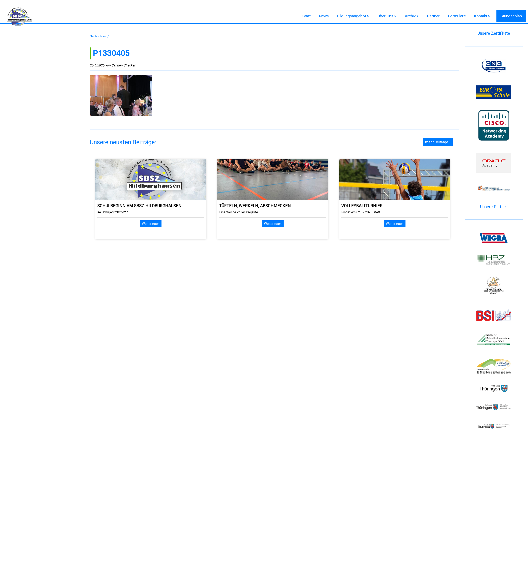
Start (306, 16)
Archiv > (412, 16)
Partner (433, 16)
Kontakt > (482, 16)
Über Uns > (386, 16)
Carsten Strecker (123, 65)
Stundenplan (511, 16)
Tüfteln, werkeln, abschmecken (255, 205)
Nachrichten (98, 36)
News (324, 16)
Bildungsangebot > (353, 16)
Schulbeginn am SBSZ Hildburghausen (139, 205)
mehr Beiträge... (438, 142)
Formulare (457, 16)
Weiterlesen (150, 224)
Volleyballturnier (362, 205)
